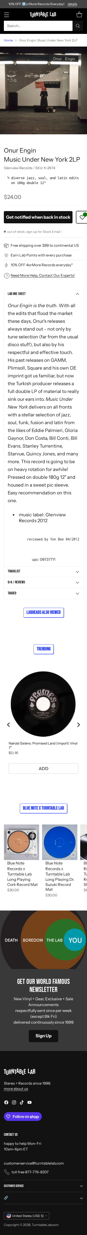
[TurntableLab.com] (44, 14)
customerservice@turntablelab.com (34, 1163)
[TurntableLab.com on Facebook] (6, 1103)
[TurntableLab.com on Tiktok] (22, 1103)
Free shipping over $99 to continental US (45, 245)
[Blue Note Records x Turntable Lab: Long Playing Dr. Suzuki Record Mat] (59, 842)
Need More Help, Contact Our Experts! (43, 275)
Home (8, 40)
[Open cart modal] (79, 15)
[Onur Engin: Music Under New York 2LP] (43, 90)
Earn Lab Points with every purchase (41, 255)
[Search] (77, 26)
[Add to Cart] (35, 855)
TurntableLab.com (45, 1225)
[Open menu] (6, 15)
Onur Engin (20, 150)
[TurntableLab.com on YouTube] (29, 1103)
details (72, 4)
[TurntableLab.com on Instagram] (14, 1103)
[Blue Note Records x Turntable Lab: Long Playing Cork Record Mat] (21, 842)
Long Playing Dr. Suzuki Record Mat (59, 884)
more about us (16, 1088)
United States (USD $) (28, 1216)
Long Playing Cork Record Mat (22, 882)
